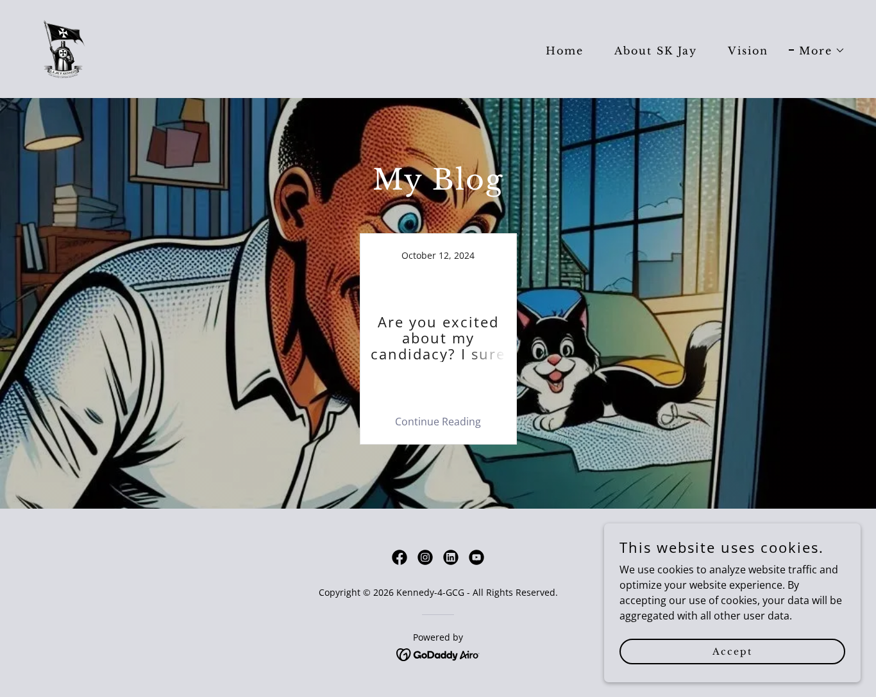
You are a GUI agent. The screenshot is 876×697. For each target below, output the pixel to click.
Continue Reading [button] (438, 421)
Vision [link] (748, 50)
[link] (64, 48)
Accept (732, 651)
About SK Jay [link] (655, 50)
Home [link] (565, 50)
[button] (817, 50)
